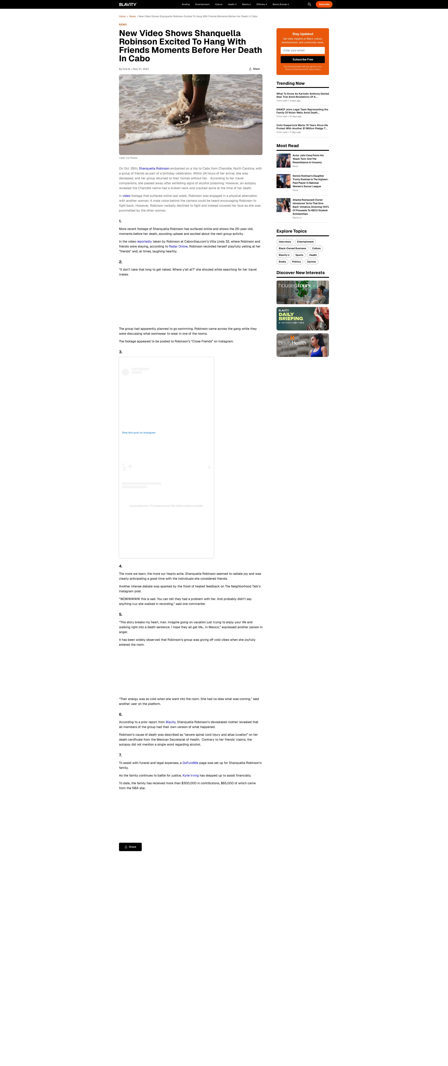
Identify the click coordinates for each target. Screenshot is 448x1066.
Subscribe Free (303, 59)
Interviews (285, 241)
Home (122, 16)
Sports (299, 255)
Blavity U (284, 255)
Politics (296, 261)
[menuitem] (232, 4)
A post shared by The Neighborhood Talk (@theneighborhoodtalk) (166, 505)
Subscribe (324, 4)
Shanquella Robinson (154, 168)
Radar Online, (178, 246)
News (132, 16)
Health (313, 255)
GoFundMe (190, 763)
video (126, 196)
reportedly (144, 241)
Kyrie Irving (191, 775)
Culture (316, 248)
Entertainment (305, 241)
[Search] (309, 4)
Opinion (311, 261)
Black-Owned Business (292, 248)
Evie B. (127, 68)
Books (282, 261)
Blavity (171, 722)
